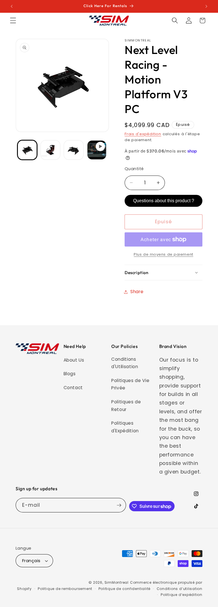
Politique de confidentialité (124, 588)
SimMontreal (116, 582)
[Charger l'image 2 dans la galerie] (50, 150)
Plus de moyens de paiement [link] (163, 254)
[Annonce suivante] (206, 6)
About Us (74, 360)
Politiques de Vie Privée (130, 384)
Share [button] (136, 292)
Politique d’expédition (181, 594)
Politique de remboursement (65, 588)
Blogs (70, 374)
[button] (13, 20)
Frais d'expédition (143, 134)
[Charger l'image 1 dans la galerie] (27, 150)
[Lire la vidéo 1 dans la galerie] (97, 150)
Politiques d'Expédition (125, 427)
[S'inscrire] (119, 505)
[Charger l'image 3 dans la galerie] (74, 150)
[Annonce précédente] (11, 6)
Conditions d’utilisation (179, 588)
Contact (73, 388)
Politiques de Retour (126, 405)
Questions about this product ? (163, 200)
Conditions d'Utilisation (124, 363)
